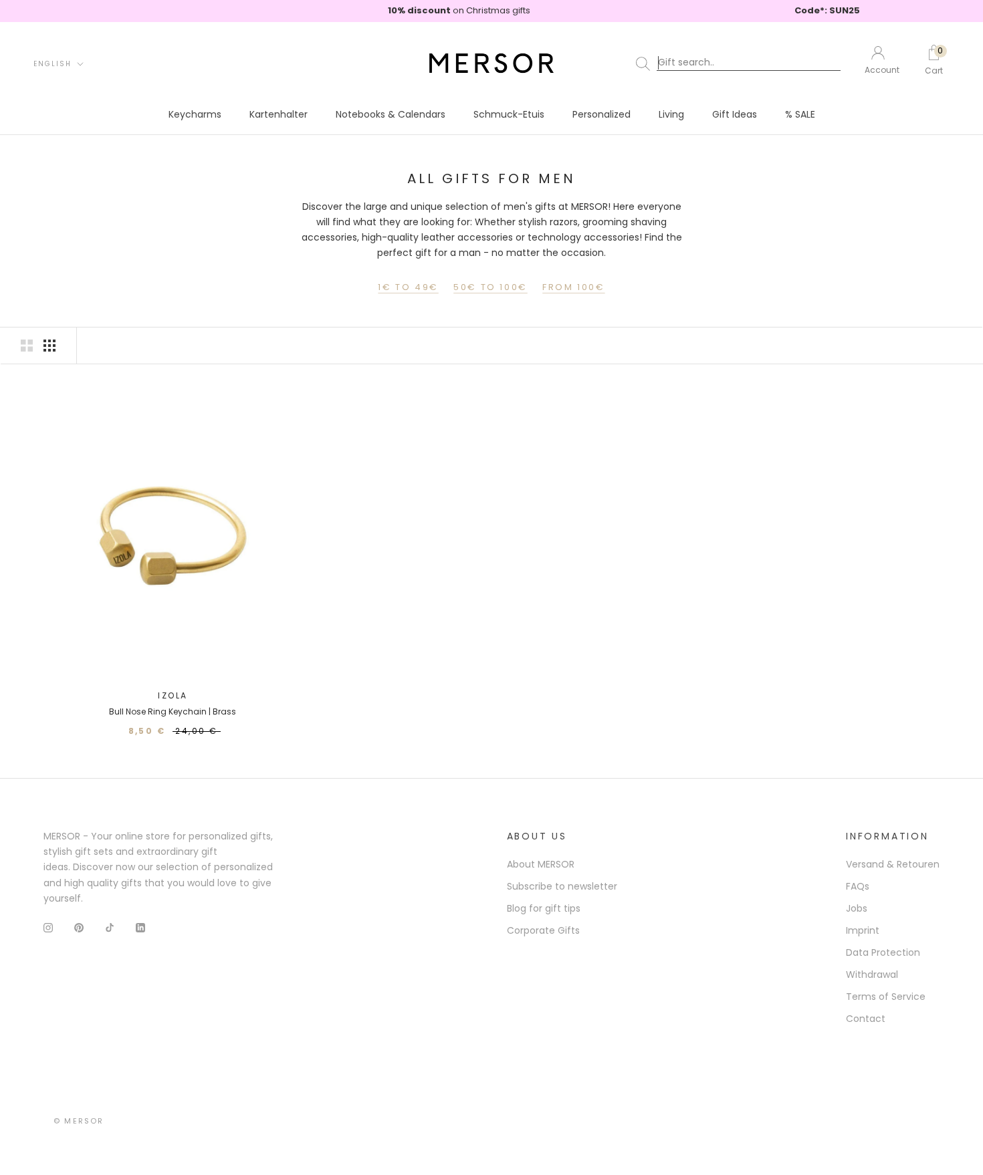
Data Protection (883, 952)
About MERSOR (540, 864)
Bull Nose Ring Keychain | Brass (172, 711)
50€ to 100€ (490, 287)
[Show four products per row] (49, 346)
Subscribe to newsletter (562, 886)
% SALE (800, 114)
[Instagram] (48, 927)
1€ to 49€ (408, 287)
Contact (865, 1018)
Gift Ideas (734, 114)
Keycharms (195, 114)
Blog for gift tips (543, 908)
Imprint (862, 930)
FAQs (857, 886)
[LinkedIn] (140, 927)
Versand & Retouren (893, 864)
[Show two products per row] (27, 346)
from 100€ (573, 287)
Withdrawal (872, 974)
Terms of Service (885, 996)
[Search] (741, 63)
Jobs (856, 908)
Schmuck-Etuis (508, 114)
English (52, 63)
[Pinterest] (79, 927)
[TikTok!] (109, 927)
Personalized (601, 114)
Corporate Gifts (543, 930)
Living (671, 114)
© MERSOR (78, 1121)
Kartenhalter (278, 114)
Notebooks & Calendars (390, 114)
